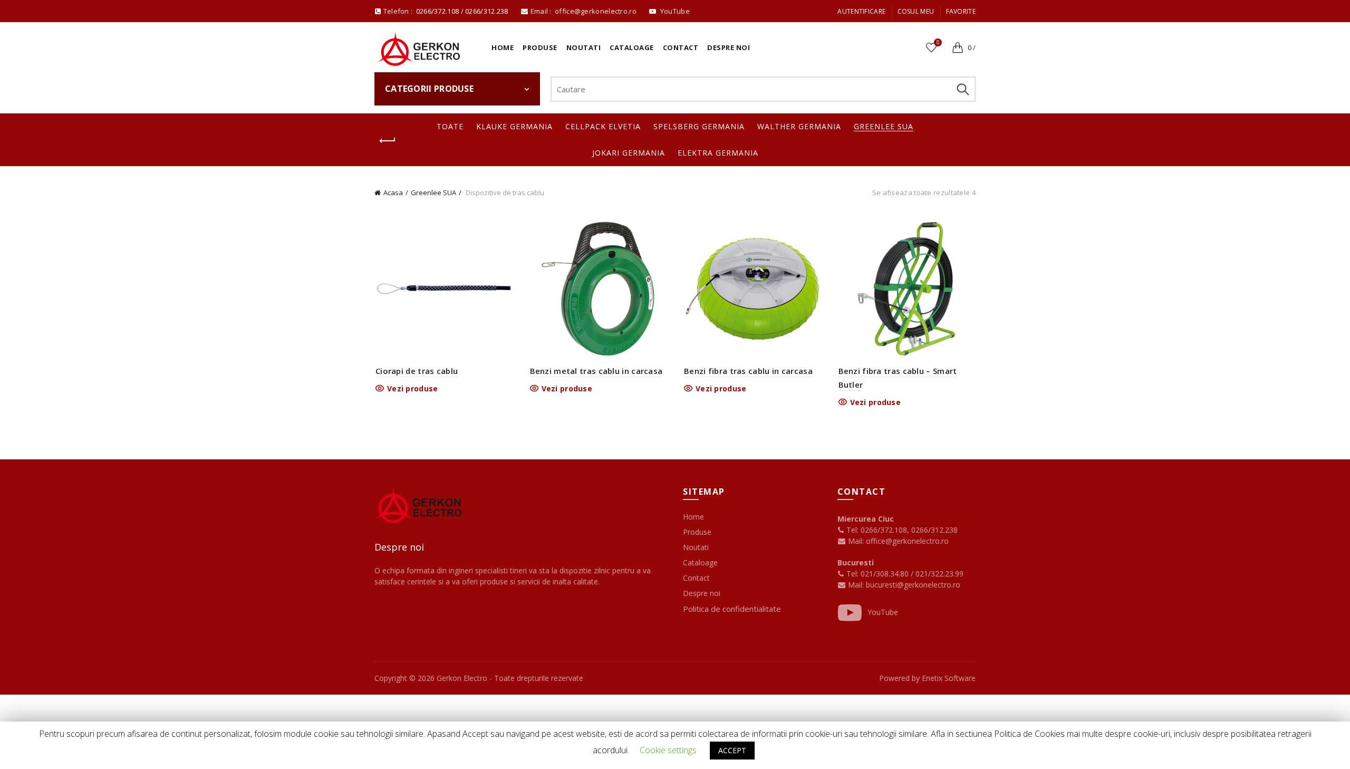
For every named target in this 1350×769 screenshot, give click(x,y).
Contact (681, 47)
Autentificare (861, 11)
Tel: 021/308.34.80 (877, 574)
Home (502, 47)
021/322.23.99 (939, 574)
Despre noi (728, 47)
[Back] (387, 140)
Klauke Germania (514, 126)
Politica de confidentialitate (732, 608)
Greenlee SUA (883, 126)
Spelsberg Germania (699, 126)
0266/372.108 (437, 11)
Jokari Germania (628, 153)
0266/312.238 (487, 11)
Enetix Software (949, 678)
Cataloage (632, 47)
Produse (540, 47)
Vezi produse (412, 388)
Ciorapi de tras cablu (416, 371)
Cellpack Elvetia (603, 126)
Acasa (393, 192)
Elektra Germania (718, 153)
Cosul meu (916, 11)
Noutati (583, 47)
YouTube (882, 612)
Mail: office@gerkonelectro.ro (897, 541)
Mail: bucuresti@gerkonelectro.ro (904, 585)
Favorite (961, 11)
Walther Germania (799, 126)
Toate (450, 126)
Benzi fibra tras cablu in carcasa (748, 371)
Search (962, 89)
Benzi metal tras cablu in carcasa (596, 371)
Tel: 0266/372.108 (875, 530)
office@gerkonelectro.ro (596, 11)
